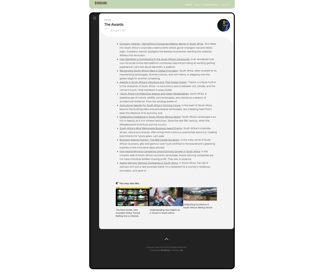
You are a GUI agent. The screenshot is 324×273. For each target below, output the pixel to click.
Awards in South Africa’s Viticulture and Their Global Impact (153, 82)
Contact (225, 5)
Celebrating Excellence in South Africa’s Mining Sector (150, 116)
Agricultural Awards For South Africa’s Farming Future (150, 105)
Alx (181, 250)
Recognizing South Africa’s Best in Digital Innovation (149, 70)
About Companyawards (206, 5)
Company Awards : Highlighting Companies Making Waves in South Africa (161, 43)
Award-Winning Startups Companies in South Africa (149, 163)
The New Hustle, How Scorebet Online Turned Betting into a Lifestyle (128, 213)
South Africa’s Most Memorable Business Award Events (151, 128)
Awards (188, 5)
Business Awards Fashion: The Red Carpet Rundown (149, 139)
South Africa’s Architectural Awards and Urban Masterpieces (154, 93)
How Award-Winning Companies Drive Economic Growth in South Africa (160, 151)
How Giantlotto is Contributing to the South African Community (155, 59)
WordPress (165, 250)
